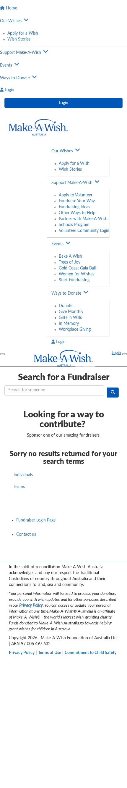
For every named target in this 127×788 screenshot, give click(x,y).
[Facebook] (67, 554)
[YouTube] (82, 554)
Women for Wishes (76, 274)
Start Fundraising (74, 280)
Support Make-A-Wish (71, 183)
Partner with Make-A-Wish (83, 219)
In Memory (69, 324)
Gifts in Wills (70, 318)
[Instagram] (113, 554)
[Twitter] (98, 554)
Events (57, 244)
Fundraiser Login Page (36, 520)
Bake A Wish (70, 256)
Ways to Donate (66, 293)
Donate (65, 306)
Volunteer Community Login (84, 231)
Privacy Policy (31, 605)
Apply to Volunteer (75, 195)
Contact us (26, 534)
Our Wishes (62, 151)
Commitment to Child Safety (90, 653)
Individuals (23, 475)
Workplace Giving (75, 329)
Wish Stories (18, 39)
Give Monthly (71, 312)
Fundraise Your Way (77, 201)
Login (63, 103)
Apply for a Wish (22, 33)
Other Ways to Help (77, 213)
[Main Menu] (2, 354)
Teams (19, 487)
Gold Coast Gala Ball (77, 268)
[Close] (124, 354)
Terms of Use (49, 653)
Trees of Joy (69, 262)
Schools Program (74, 225)
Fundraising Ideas (74, 207)
